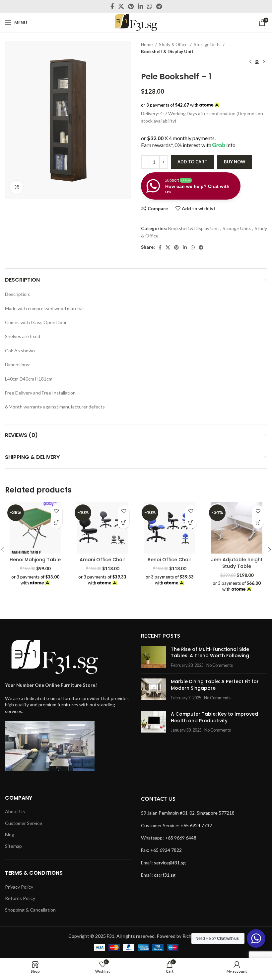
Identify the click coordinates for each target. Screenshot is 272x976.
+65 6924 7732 (196, 825)
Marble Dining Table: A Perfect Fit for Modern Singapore (215, 684)
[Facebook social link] (112, 6)
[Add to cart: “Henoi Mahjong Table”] (56, 523)
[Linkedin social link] (140, 6)
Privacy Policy (19, 887)
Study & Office (173, 44)
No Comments (219, 665)
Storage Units (207, 44)
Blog (9, 834)
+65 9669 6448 (180, 838)
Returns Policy (20, 898)
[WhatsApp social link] (149, 6)
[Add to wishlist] (56, 511)
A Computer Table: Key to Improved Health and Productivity (214, 717)
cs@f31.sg (164, 875)
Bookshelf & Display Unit (167, 51)
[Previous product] (250, 62)
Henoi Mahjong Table (35, 559)
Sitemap (13, 846)
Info (231, 145)
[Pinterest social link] (131, 6)
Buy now (234, 161)
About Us (15, 811)
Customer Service (23, 823)
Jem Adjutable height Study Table (237, 563)
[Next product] (263, 62)
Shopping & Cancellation (30, 910)
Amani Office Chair (102, 559)
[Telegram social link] (159, 6)
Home (147, 44)
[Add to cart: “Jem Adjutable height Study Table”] (258, 523)
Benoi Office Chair (169, 559)
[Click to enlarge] (16, 187)
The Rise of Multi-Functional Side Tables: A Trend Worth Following (210, 652)
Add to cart (192, 161)
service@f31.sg (170, 862)
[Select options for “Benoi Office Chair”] (191, 523)
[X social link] (121, 6)
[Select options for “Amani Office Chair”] (123, 523)
